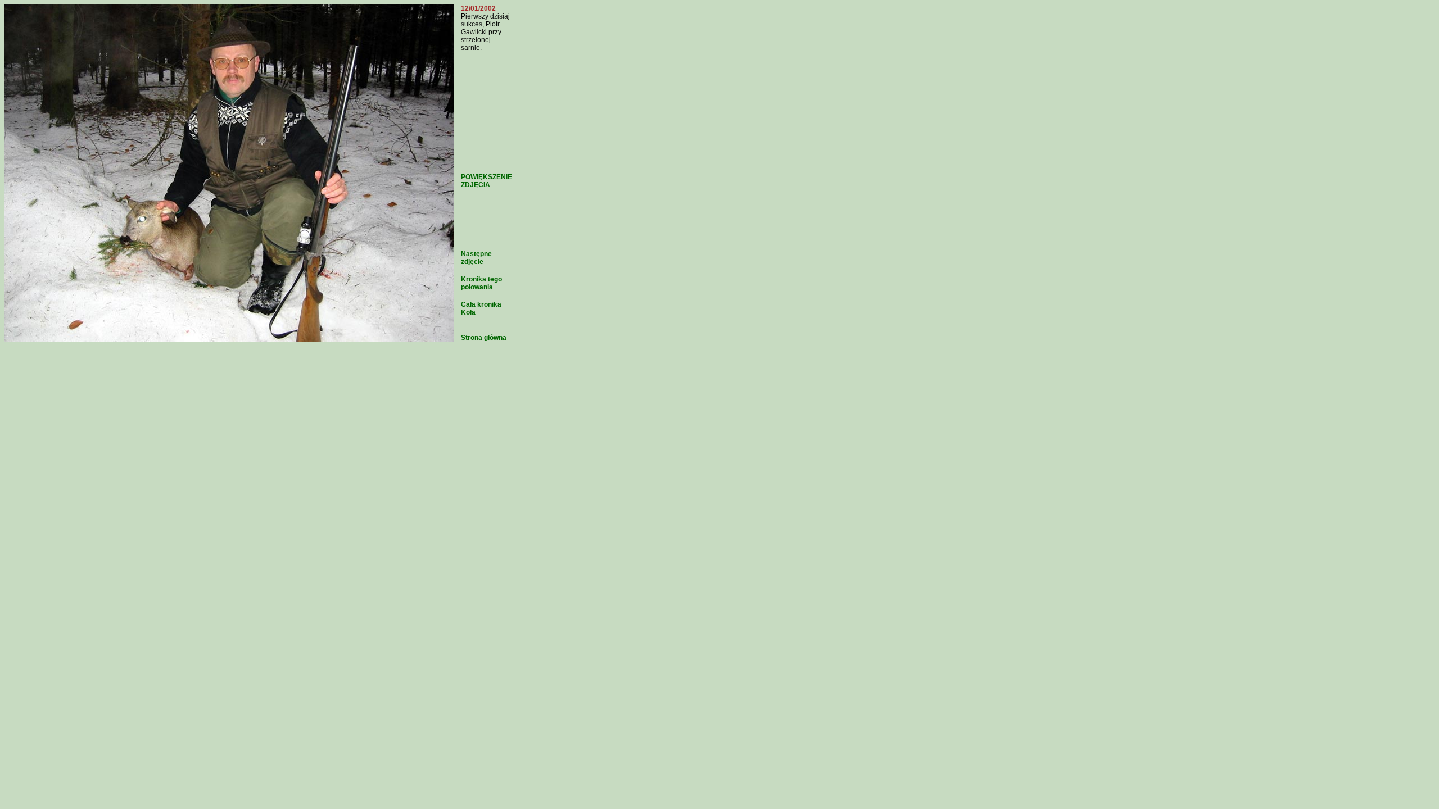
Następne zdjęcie (476, 258)
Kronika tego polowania (481, 283)
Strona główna (483, 338)
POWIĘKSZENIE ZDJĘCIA (486, 181)
